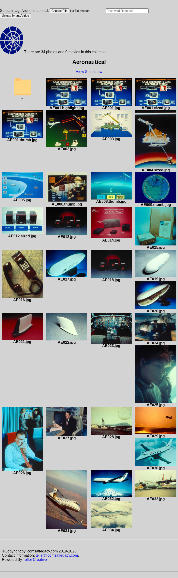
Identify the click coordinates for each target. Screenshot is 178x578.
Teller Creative (35, 560)
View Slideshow (89, 72)
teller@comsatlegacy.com (57, 555)
